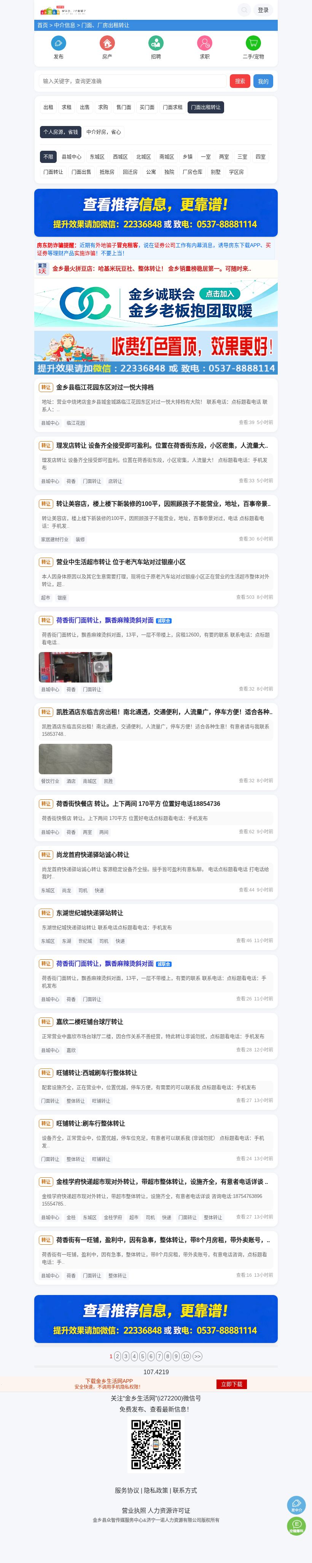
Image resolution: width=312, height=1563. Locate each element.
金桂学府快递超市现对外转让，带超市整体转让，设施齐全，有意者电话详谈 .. (162, 1182)
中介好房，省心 (103, 132)
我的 (263, 81)
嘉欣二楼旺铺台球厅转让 (89, 1022)
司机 (83, 890)
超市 (45, 598)
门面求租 (173, 107)
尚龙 (66, 890)
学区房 (236, 172)
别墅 (216, 172)
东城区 (97, 156)
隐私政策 (156, 1490)
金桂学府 (113, 1217)
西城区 (120, 156)
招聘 (156, 56)
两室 (224, 156)
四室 (261, 156)
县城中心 (71, 156)
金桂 (71, 1217)
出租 (48, 107)
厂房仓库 (192, 172)
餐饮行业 (50, 781)
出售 (85, 107)
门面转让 (53, 172)
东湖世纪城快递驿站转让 (89, 913)
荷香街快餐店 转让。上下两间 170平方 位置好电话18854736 (138, 804)
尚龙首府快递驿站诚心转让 (92, 855)
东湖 (66, 941)
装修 (80, 539)
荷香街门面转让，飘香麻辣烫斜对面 (105, 620)
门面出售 (81, 172)
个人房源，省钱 (60, 132)
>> (197, 1356)
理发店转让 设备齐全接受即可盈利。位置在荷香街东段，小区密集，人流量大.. (162, 445)
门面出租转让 (206, 107)
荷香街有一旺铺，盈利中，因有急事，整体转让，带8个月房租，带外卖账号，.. (163, 1240)
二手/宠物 (253, 56)
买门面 (147, 107)
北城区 (143, 156)
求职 (205, 56)
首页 (42, 25)
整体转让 (76, 1101)
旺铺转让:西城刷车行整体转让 (96, 1073)
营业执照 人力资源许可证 (156, 1510)
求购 (103, 107)
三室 (242, 156)
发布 (59, 56)
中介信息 (64, 25)
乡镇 (188, 156)
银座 (62, 598)
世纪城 (85, 941)
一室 (206, 156)
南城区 (166, 156)
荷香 (71, 481)
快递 (99, 890)
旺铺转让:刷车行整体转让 (90, 1123)
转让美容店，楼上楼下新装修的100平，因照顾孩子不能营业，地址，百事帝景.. (163, 504)
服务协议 (127, 1490)
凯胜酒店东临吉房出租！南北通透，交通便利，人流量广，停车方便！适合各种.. (164, 712)
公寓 (151, 172)
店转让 (115, 481)
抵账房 (107, 172)
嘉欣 (71, 1050)
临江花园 (76, 423)
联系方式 (185, 1490)
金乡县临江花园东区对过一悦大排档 (105, 387)
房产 (107, 56)
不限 (48, 156)
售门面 (123, 107)
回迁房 (130, 172)
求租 (67, 107)
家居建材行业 (54, 539)
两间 (103, 832)
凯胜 (108, 781)
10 (186, 1356)
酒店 (71, 781)
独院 (169, 172)
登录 (263, 10)
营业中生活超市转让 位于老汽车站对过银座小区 (121, 562)
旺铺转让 (101, 1101)
